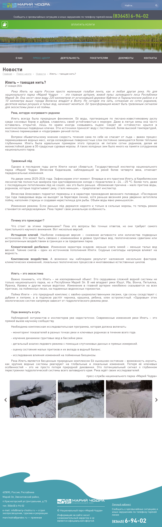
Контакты (150, 57)
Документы (125, 57)
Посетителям (99, 57)
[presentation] (5, 399)
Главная (7, 73)
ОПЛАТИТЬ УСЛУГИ (83, 24)
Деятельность (70, 57)
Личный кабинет (121, 504)
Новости (41, 73)
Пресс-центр (41, 57)
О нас (19, 57)
